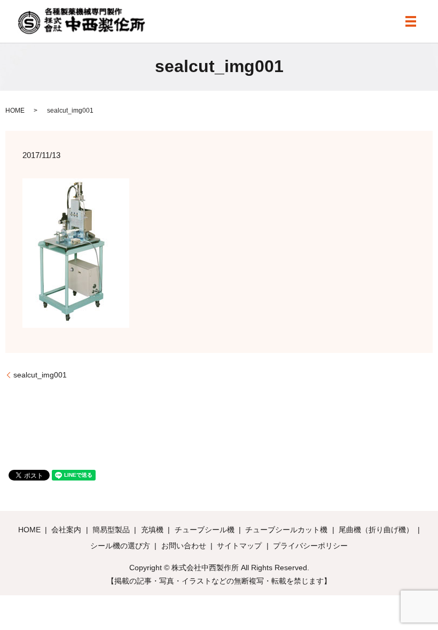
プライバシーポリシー (310, 545)
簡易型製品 (111, 529)
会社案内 (66, 529)
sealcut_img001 (40, 375)
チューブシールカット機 (286, 529)
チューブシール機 (204, 529)
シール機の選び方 (120, 545)
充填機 (152, 529)
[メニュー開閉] (410, 21)
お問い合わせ (183, 545)
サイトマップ (239, 545)
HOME (15, 110)
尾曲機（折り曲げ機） (376, 529)
